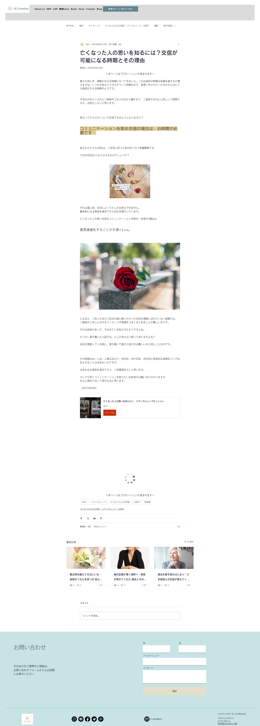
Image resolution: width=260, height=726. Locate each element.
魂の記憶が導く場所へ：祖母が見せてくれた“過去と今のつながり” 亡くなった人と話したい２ (130, 577)
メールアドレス (150, 656)
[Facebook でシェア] (81, 518)
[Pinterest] (100, 719)
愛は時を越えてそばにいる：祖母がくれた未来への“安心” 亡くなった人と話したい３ (86, 577)
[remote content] (130, 181)
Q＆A (84, 502)
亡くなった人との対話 (120, 502)
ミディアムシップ (98, 502)
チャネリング (94, 26)
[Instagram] (74, 719)
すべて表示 (189, 542)
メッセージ (148, 668)
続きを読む (168, 26)
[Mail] (147, 719)
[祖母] (130, 558)
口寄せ (137, 502)
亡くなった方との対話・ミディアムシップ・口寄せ (127, 26)
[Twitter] (94, 719)
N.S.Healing (21, 8)
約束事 (147, 502)
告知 (81, 26)
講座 (156, 26)
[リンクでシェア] (101, 518)
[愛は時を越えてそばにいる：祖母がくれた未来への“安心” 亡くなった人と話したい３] (86, 558)
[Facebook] (87, 719)
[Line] (81, 719)
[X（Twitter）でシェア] (88, 518)
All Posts (70, 26)
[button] (130, 407)
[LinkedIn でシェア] (94, 518)
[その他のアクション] (178, 44)
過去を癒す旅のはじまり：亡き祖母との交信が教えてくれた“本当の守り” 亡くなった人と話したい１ (173, 577)
